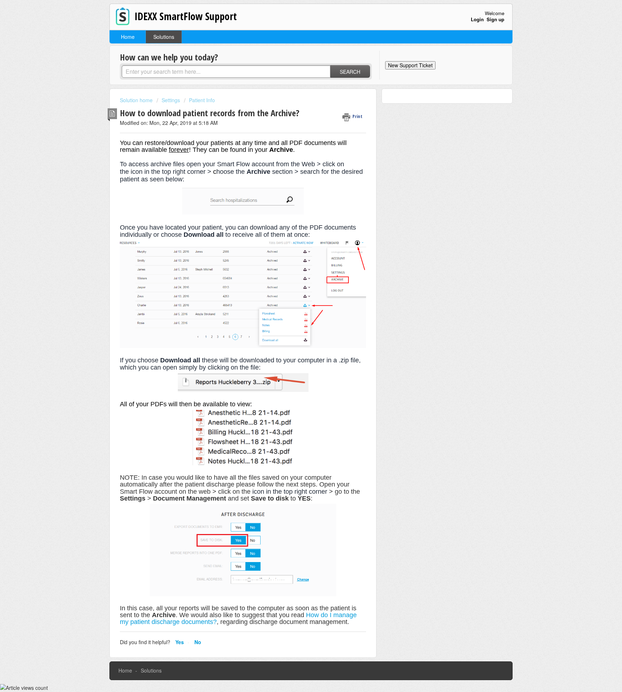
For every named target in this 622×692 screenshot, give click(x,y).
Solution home (137, 100)
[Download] (297, 257)
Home (128, 36)
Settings (171, 100)
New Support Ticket (410, 65)
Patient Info (202, 100)
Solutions (163, 36)
